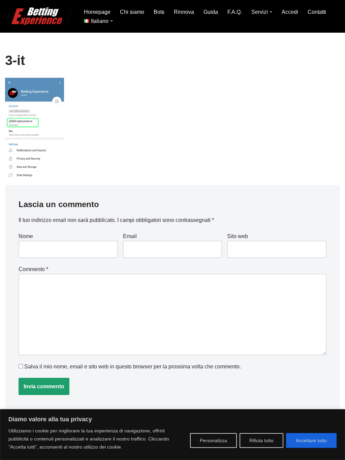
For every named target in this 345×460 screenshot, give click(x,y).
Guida (210, 12)
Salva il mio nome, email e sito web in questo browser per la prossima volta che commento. (132, 366)
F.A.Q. (234, 12)
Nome (26, 236)
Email (130, 236)
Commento (33, 269)
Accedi (290, 12)
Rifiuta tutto (261, 440)
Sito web (237, 236)
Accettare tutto (311, 440)
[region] (172, 434)
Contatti (317, 12)
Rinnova (184, 12)
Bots (159, 12)
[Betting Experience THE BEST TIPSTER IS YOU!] (38, 16)
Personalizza (213, 440)
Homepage (97, 12)
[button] (271, 11)
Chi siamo (132, 12)
